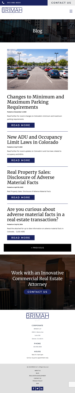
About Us (37, 370)
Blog (37, 373)
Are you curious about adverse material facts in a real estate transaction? (36, 214)
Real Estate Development (37, 375)
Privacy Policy (37, 381)
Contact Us (37, 378)
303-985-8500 (37, 347)
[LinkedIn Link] (41, 388)
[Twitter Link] (37, 388)
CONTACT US (37, 291)
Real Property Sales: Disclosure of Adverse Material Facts (30, 177)
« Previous (37, 248)
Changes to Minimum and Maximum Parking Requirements (35, 102)
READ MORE (20, 125)
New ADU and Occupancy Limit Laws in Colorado (34, 139)
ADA (37, 383)
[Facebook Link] (33, 388)
